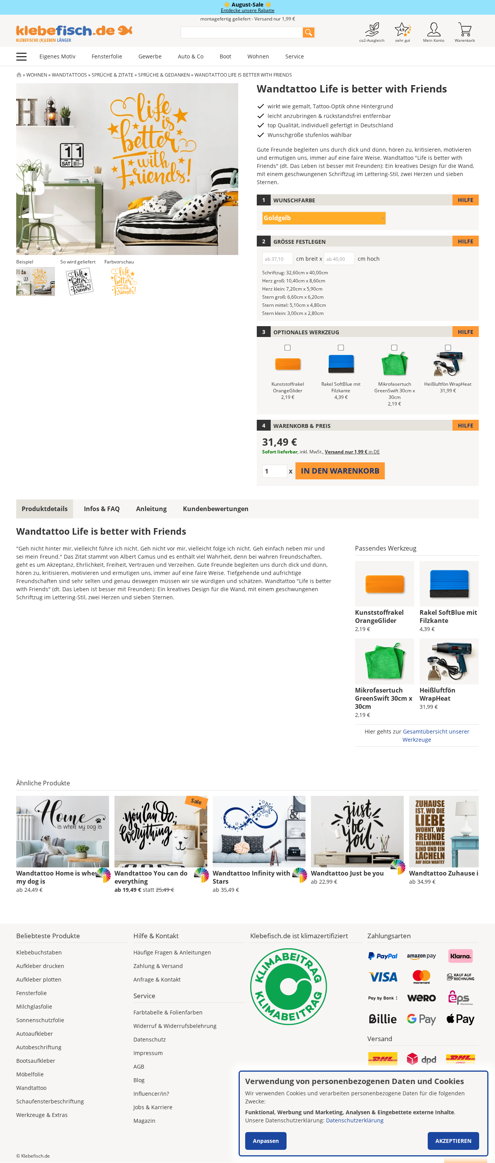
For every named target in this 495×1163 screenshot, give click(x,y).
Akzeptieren (453, 1140)
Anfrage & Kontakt (157, 979)
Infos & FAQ (102, 509)
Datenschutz (149, 1039)
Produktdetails (45, 509)
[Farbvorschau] (123, 281)
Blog (139, 1080)
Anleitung (151, 509)
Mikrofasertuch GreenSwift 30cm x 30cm (383, 698)
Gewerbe (150, 56)
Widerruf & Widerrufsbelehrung (175, 1026)
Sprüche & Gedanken (164, 75)
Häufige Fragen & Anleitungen (172, 952)
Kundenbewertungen (216, 509)
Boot (225, 56)
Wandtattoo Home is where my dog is (58, 877)
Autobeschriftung (38, 1047)
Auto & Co (190, 56)
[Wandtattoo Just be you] (357, 832)
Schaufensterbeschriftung (50, 1101)
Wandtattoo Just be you (347, 873)
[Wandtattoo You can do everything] (160, 832)
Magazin (144, 1120)
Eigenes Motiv (57, 56)
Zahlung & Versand (158, 966)
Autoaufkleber (34, 1033)
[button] (35, 281)
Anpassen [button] (266, 1140)
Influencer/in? (151, 1093)
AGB (138, 1066)
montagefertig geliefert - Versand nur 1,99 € (247, 18)
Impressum (148, 1053)
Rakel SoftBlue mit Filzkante (448, 616)
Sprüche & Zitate (112, 75)
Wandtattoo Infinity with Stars (251, 877)
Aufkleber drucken (40, 966)
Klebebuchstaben (39, 952)
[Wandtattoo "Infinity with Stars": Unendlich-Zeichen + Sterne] (259, 832)
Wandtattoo (31, 1087)
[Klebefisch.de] (93, 34)
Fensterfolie (107, 56)
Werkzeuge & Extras (42, 1115)
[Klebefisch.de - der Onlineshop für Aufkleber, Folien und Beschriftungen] (19, 75)
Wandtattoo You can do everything (151, 877)
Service (294, 56)
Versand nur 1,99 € (352, 451)
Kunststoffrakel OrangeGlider (379, 616)
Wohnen (258, 56)
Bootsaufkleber (35, 1060)
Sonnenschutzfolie (40, 1020)
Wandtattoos (69, 75)
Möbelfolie (30, 1074)
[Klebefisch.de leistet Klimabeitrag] (306, 986)
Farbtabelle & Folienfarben (168, 1012)
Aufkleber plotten (38, 979)
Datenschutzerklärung (355, 1120)
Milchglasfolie (34, 1006)
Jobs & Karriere (152, 1107)
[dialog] (363, 1113)
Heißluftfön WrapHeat (438, 694)
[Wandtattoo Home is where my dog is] (62, 832)
